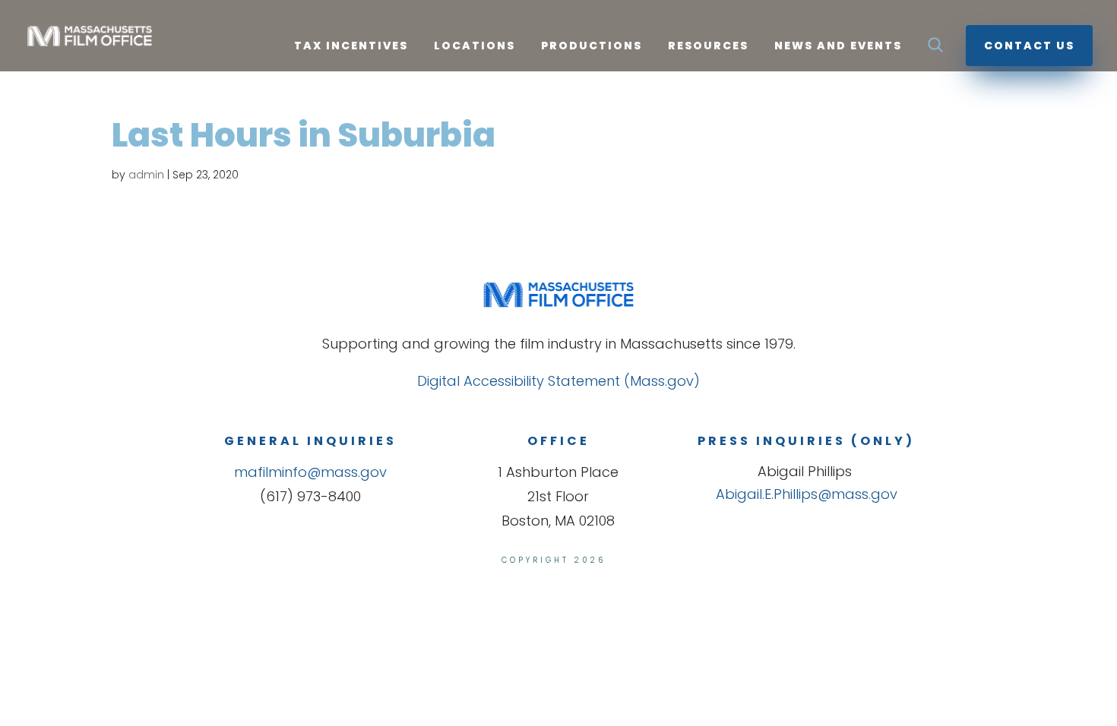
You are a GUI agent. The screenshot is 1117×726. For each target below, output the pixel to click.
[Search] (935, 49)
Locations (474, 46)
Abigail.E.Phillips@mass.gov (806, 494)
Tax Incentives (351, 46)
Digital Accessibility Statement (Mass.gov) (558, 380)
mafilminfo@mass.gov (310, 471)
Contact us (1029, 45)
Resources (708, 46)
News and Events (838, 46)
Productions (591, 46)
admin (146, 174)
